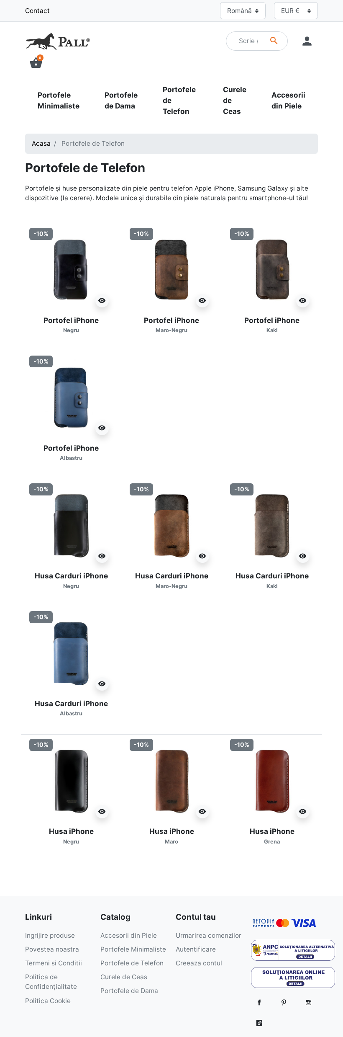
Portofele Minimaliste (133, 949)
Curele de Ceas (123, 977)
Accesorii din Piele (128, 935)
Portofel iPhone (71, 324)
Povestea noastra (52, 949)
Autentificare (196, 949)
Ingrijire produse (50, 935)
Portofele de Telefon (132, 963)
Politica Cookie (48, 1001)
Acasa (41, 143)
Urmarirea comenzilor (208, 935)
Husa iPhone (71, 835)
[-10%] (71, 269)
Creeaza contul (199, 963)
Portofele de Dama (129, 991)
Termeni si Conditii (53, 963)
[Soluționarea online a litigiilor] (293, 980)
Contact (37, 11)
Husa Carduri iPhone (71, 708)
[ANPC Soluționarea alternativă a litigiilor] (293, 953)
